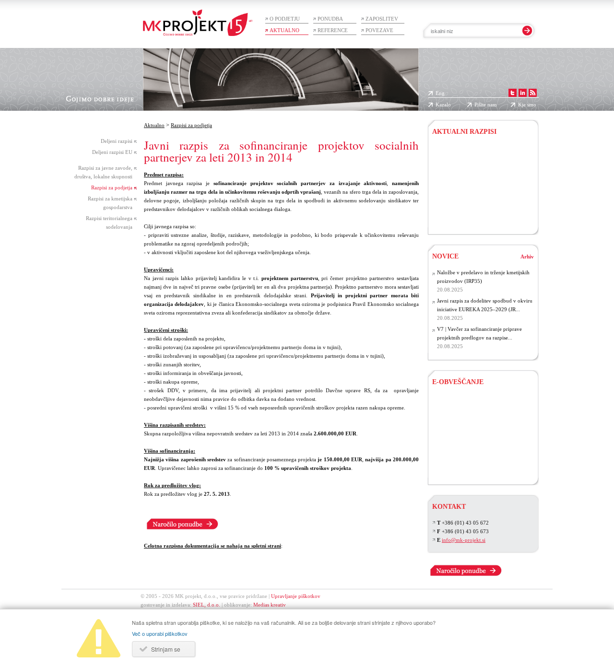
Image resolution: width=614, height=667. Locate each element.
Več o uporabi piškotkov (160, 633)
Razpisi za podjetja (111, 187)
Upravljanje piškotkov (295, 596)
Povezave (379, 30)
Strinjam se (165, 649)
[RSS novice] (534, 93)
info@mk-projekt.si (463, 540)
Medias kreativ (269, 605)
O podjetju (285, 19)
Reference (333, 30)
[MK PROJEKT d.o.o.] (524, 93)
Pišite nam (485, 104)
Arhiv (527, 256)
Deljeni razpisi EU (112, 152)
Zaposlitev (382, 19)
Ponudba (330, 19)
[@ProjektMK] (513, 93)
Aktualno (284, 30)
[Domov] (197, 18)
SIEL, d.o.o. (206, 605)
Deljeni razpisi (116, 141)
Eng (440, 93)
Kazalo (443, 104)
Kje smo (527, 104)
